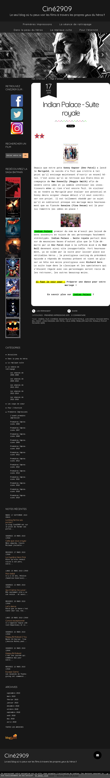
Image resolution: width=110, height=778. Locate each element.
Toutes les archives (14, 727)
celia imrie (70, 321)
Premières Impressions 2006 (18, 423)
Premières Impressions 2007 (18, 429)
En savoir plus (41, 776)
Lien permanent (43, 311)
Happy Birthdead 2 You (16, 637)
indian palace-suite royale (71, 319)
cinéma (41, 319)
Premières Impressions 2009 (18, 441)
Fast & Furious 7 (39, 79)
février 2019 (12, 700)
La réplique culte (61, 29)
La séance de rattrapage (75, 24)
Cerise (71, 79)
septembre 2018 (13, 712)
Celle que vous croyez (16, 541)
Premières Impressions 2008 (18, 435)
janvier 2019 (12, 703)
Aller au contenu (12, 5)
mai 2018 (10, 719)
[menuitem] (37, 24)
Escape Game (12, 672)
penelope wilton (84, 321)
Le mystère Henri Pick (16, 557)
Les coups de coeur (16, 404)
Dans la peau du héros (28, 29)
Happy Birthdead (13, 653)
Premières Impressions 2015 (18, 478)
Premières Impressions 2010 (18, 447)
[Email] (98, 755)
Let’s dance (11, 606)
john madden (48, 321)
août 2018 (11, 716)
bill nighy (36, 321)
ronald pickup (100, 321)
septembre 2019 (13, 693)
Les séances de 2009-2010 (16, 380)
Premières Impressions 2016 (18, 484)
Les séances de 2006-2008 (16, 374)
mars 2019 (11, 696)
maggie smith (102, 319)
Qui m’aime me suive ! (16, 590)
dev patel (60, 321)
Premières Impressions (37, 24)
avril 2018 (11, 722)
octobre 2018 (12, 709)
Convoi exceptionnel (15, 620)
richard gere (38, 323)
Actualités (12, 355)
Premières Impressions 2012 (18, 460)
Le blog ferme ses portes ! (14, 521)
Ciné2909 (57, 8)
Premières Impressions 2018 (18, 490)
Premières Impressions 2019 (18, 497)
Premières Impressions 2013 (18, 466)
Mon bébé (10, 573)
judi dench (90, 319)
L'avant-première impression (17, 417)
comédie (54, 319)
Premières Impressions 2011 (18, 454)
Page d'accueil (57, 79)
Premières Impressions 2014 (18, 472)
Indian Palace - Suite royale (71, 108)
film (47, 319)
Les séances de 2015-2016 (16, 398)
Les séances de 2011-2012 (16, 386)
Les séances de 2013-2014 (16, 392)
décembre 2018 (13, 706)
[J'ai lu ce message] (107, 774)
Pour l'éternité (88, 29)
